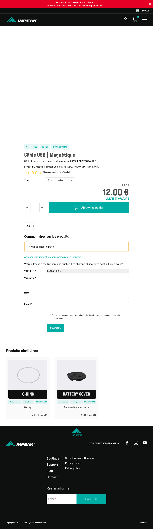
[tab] (30, 226)
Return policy (72, 468)
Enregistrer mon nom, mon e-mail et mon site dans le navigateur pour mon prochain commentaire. (86, 317)
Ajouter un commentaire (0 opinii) (56, 172)
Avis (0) (30, 226)
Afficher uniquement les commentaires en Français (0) (54, 256)
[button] (144, 10)
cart (135, 19)
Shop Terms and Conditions (80, 458)
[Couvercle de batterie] (76, 388)
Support (52, 464)
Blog (50, 471)
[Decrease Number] (27, 207)
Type (26, 180)
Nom (27, 292)
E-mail (28, 304)
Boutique (53, 458)
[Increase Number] (42, 207)
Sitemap (143, 523)
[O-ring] (28, 388)
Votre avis (30, 278)
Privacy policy (73, 463)
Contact (52, 477)
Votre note (30, 270)
